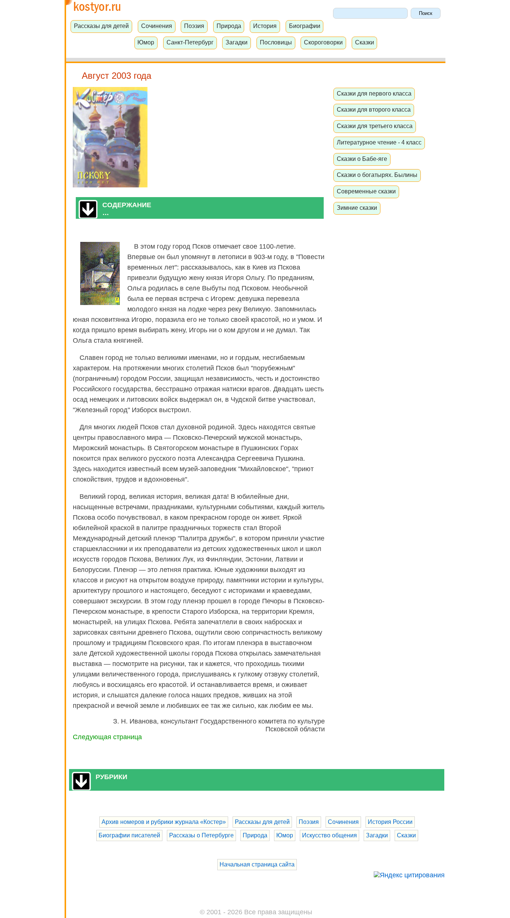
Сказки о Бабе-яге (362, 158)
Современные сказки (366, 191)
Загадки (237, 42)
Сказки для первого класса (374, 93)
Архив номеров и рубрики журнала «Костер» (164, 822)
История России (390, 822)
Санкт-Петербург (190, 42)
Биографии (304, 25)
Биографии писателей (129, 835)
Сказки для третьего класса (375, 125)
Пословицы (276, 42)
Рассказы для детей (101, 25)
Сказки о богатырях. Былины (377, 174)
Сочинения (156, 25)
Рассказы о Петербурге (201, 835)
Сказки (364, 42)
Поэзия (194, 25)
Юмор (145, 42)
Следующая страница (107, 737)
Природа (229, 25)
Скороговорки (323, 42)
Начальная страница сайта (257, 864)
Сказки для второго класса (374, 109)
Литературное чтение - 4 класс (379, 142)
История (265, 25)
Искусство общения (329, 835)
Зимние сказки (357, 207)
